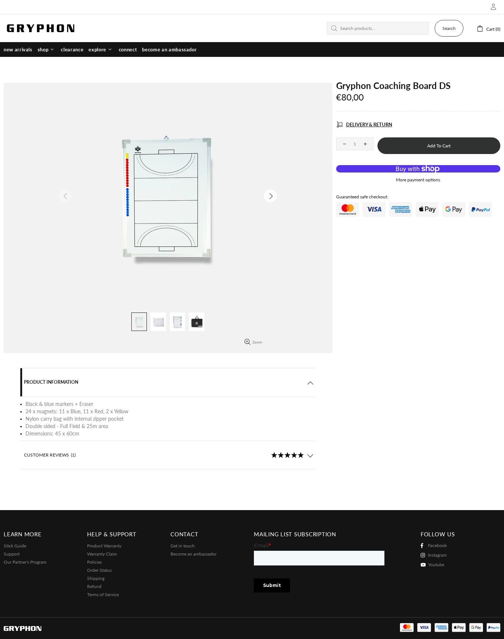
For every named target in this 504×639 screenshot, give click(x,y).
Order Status (99, 570)
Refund (94, 586)
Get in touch (182, 546)
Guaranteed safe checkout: (362, 196)
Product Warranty (104, 546)
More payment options (418, 179)
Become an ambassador (193, 554)
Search (449, 28)
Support (12, 554)
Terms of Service (103, 594)
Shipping (95, 578)
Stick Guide (15, 546)
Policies (94, 562)
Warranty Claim (102, 554)
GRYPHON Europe (40, 28)
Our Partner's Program (25, 562)
